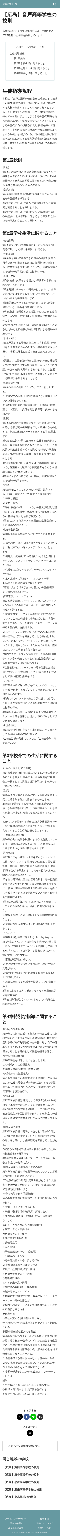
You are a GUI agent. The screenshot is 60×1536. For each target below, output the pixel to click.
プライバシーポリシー (15, 1518)
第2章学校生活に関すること (29, 63)
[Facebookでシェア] (27, 1417)
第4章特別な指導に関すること (30, 73)
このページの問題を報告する (24, 1446)
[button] (40, 1417)
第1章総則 (19, 58)
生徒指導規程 (17, 53)
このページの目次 (26, 47)
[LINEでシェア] (33, 1417)
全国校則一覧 (10, 4)
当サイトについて (44, 1523)
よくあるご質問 (15, 1528)
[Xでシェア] (20, 1417)
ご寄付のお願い (15, 1523)
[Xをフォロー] (30, 1433)
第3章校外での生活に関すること (32, 68)
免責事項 (44, 1518)
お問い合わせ (44, 1528)
